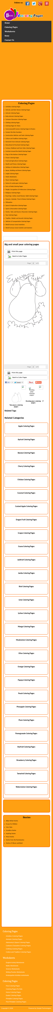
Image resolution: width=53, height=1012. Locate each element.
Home (26, 14)
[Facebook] (27, 4)
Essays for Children (11, 824)
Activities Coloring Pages (13, 107)
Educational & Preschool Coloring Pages (17, 145)
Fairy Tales (9, 827)
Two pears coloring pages (16, 406)
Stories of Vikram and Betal (14, 843)
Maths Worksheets (11, 177)
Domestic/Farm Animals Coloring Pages (18, 142)
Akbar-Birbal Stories (12, 821)
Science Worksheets (13, 969)
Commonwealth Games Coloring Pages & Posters (20, 129)
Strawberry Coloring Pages (26, 760)
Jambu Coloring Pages (26, 573)
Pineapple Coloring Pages (26, 707)
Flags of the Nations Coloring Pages (16, 154)
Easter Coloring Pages (13, 995)
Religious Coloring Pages (13, 193)
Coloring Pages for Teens (13, 126)
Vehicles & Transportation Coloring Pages (18, 221)
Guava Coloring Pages (26, 546)
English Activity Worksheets (15, 962)
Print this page (17, 251)
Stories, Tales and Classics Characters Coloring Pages (21, 212)
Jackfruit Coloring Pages (26, 560)
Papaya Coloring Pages (26, 680)
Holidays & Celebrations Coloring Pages (17, 167)
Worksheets (10, 31)
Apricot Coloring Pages (26, 440)
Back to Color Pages (19, 256)
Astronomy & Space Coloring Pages (18, 942)
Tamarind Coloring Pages (26, 774)
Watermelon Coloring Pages (26, 787)
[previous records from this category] (40, 263)
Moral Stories (10, 837)
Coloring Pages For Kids (14, 989)
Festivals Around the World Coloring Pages (18, 151)
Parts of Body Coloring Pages (14, 186)
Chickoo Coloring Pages (26, 480)
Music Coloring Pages (12, 180)
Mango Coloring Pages (26, 627)
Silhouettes (9, 202)
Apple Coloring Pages (26, 426)
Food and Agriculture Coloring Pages (16, 161)
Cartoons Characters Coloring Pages (16, 119)
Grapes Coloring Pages (26, 533)
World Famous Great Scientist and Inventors (19, 228)
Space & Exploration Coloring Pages (16, 205)
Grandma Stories (11, 830)
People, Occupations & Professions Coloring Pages (21, 189)
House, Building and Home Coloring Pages (18, 170)
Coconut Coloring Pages (26, 493)
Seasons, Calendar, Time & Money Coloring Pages (20, 199)
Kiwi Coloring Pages (26, 587)
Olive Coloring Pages (26, 653)
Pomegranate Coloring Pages (26, 734)
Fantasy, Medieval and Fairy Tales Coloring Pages (20, 148)
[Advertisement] (26, 71)
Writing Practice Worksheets (15, 972)
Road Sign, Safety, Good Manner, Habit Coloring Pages (22, 196)
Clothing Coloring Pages (13, 122)
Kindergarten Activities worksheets (17, 975)
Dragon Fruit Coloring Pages (26, 520)
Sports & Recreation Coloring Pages (16, 209)
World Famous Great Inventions (15, 224)
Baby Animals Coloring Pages (14, 116)
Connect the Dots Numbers (14, 132)
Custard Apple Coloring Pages (26, 506)
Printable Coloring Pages (14, 998)
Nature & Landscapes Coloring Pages (17, 183)
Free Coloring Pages (13, 986)
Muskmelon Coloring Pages (26, 640)
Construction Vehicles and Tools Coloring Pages (20, 135)
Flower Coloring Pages (12, 158)
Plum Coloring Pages (26, 720)
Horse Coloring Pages (13, 992)
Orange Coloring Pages (26, 667)
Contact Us (9, 40)
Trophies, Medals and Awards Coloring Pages (19, 218)
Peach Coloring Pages (26, 693)
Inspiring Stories (11, 833)
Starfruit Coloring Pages (26, 747)
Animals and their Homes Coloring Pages (18, 110)
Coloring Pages (11, 27)
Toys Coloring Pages (11, 215)
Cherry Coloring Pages (26, 466)
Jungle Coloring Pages (12, 173)
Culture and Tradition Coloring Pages (16, 138)
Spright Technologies (44, 1008)
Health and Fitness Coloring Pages (16, 164)
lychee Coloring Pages (26, 613)
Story (7, 36)
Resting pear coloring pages (33, 402)
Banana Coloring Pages (26, 453)
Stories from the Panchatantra (15, 840)
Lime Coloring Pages (26, 600)
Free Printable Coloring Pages (16, 1002)
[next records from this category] (44, 263)
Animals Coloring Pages (13, 113)
